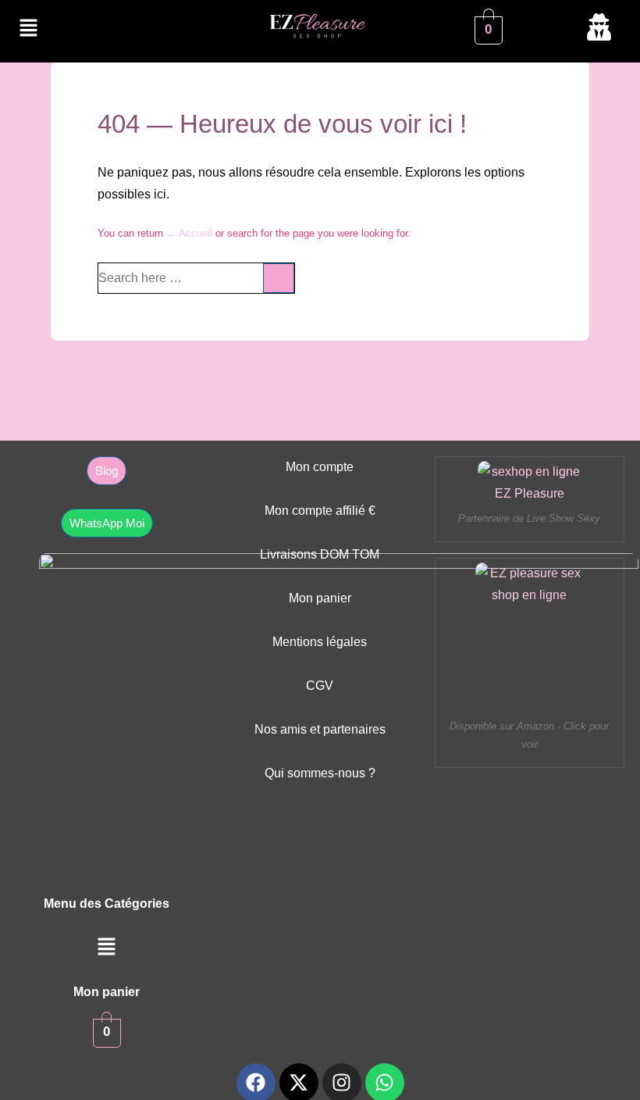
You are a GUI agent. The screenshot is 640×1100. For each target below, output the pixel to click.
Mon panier (320, 598)
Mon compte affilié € (320, 510)
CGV (319, 685)
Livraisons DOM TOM (319, 554)
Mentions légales (319, 641)
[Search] (278, 278)
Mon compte (320, 466)
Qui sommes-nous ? (320, 773)
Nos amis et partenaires (320, 729)
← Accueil (189, 233)
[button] (28, 29)
